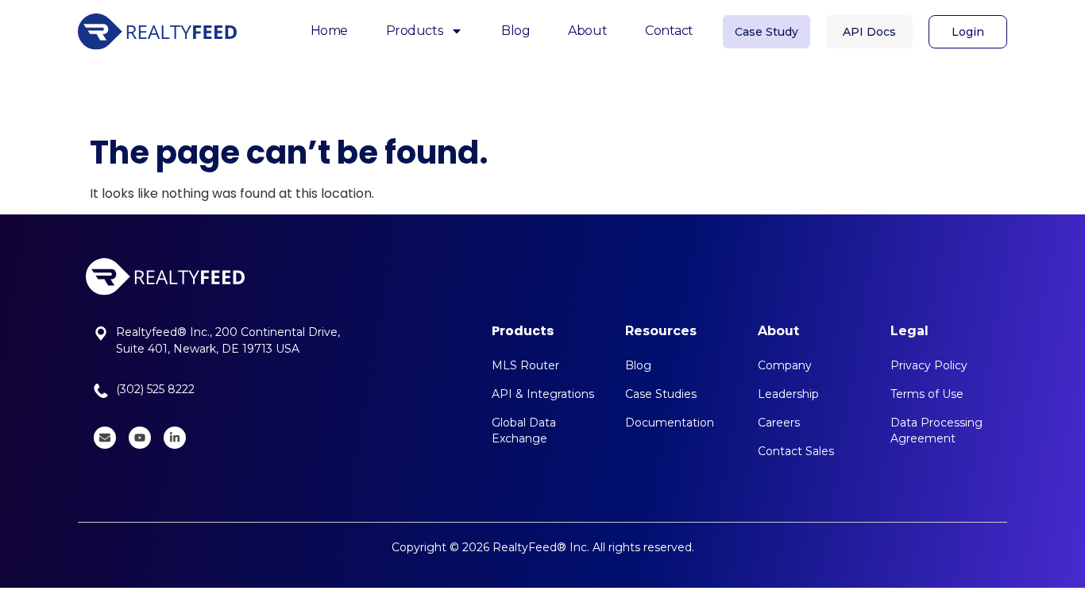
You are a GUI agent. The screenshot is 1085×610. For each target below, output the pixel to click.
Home (329, 30)
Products (414, 30)
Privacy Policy (928, 365)
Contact (669, 30)
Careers (779, 422)
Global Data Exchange (524, 430)
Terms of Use (926, 394)
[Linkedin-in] (175, 438)
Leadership (788, 394)
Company (785, 365)
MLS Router (525, 365)
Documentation (669, 422)
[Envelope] (105, 438)
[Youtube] (140, 438)
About (587, 30)
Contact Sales (796, 451)
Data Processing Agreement (936, 430)
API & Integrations (543, 394)
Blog (515, 30)
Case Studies (661, 394)
